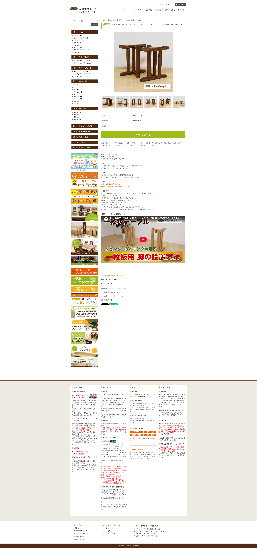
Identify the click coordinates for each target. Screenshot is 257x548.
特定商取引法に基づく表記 (112, 525)
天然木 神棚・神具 (79, 108)
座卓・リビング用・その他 (82, 63)
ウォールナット (79, 40)
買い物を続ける (106, 300)
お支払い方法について (81, 534)
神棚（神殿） (78, 112)
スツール (77, 89)
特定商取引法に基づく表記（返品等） (114, 288)
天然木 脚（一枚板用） (115, 20)
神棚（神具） (78, 119)
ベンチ (76, 87)
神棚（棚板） (78, 114)
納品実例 (148, 10)
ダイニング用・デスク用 (133, 20)
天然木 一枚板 (78, 32)
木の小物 (77, 103)
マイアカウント (167, 4)
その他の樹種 (78, 52)
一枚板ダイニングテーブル (82, 74)
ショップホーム (79, 525)
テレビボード (78, 92)
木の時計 (77, 101)
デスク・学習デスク (80, 99)
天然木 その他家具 (79, 81)
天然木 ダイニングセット (81, 68)
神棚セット (77, 117)
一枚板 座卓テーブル (81, 76)
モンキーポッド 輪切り (82, 38)
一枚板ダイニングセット (82, 71)
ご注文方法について (80, 531)
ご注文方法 (158, 10)
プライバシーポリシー (110, 534)
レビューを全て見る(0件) (110, 279)
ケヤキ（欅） (78, 43)
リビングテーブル (79, 94)
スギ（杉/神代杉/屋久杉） (82, 50)
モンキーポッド (79, 35)
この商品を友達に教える (110, 292)
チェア (76, 85)
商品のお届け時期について (83, 539)
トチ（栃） (77, 45)
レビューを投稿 (106, 283)
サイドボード (78, 96)
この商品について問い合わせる (112, 296)
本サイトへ (182, 10)
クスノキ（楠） (79, 47)
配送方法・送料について (82, 536)
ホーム (125, 10)
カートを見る (107, 531)
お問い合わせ (170, 10)
